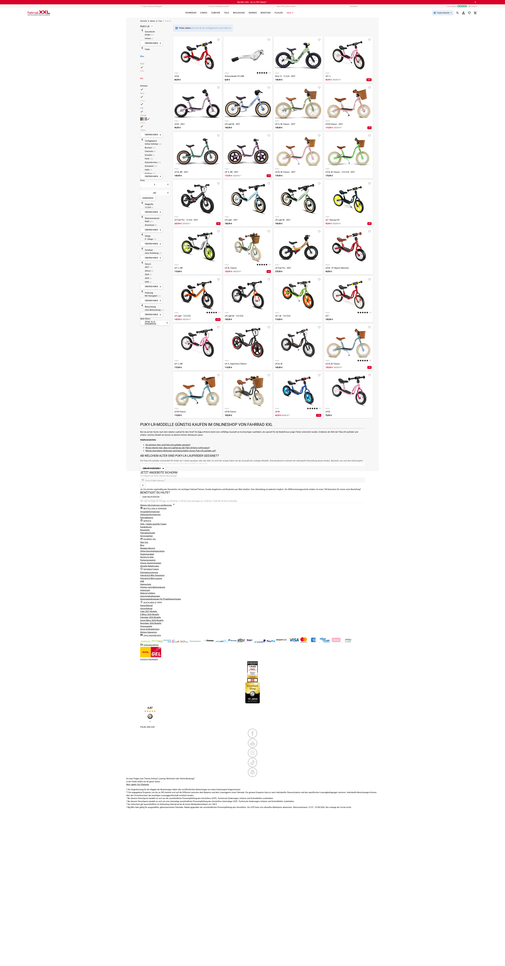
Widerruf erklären (147, 593)
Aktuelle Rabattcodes (149, 566)
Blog (142, 545)
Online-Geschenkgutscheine (152, 551)
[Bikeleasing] (157, 642)
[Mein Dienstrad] (195, 642)
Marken (152, 21)
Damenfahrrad (146, 605)
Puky (160, 21)
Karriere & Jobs (147, 557)
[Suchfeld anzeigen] (457, 13)
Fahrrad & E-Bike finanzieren (152, 575)
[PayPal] (269, 642)
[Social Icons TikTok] (252, 762)
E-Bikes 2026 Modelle (149, 614)
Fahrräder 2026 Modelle (150, 617)
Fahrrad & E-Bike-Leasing (151, 578)
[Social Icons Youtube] (252, 743)
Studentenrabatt (147, 554)
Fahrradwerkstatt (147, 533)
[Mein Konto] (463, 13)
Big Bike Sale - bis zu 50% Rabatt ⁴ (252, 2)
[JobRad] (145, 642)
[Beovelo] (241, 642)
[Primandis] (221, 642)
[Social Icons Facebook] (252, 733)
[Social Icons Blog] (252, 772)
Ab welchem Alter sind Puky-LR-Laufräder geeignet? (167, 445)
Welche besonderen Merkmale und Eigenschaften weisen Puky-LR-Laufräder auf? (180, 451)
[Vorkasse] (348, 642)
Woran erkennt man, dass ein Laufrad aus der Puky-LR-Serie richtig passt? (177, 448)
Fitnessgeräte (146, 626)
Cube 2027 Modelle (149, 611)
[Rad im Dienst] (232, 642)
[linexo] (250, 642)
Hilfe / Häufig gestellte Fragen (153, 524)
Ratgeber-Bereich (147, 548)
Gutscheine (354, 6)
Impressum (145, 590)
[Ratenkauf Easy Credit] (336, 642)
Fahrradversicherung (149, 572)
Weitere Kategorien (148, 632)
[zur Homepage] (39, 13)
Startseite (143, 21)
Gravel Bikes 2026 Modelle (151, 620)
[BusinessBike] (170, 642)
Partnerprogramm (148, 560)
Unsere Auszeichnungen (150, 563)
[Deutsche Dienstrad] (182, 642)
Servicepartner (146, 536)
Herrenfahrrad (146, 608)
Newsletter (145, 530)
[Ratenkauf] (325, 642)
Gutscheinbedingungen (150, 596)
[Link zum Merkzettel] (469, 13)
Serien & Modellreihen (149, 629)
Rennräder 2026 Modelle (150, 623)
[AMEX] (313, 642)
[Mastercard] (303, 642)
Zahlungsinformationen (150, 514)
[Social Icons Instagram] (252, 753)
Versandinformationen (150, 512)
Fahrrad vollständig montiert (219, 6)
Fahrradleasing (146, 517)
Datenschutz (145, 584)
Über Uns (144, 542)
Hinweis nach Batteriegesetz (152, 587)
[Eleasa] (209, 642)
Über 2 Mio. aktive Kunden (286, 6)
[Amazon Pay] (282, 642)
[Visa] (294, 642)
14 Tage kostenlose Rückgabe (151, 6)
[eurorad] (258, 642)
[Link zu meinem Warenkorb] (475, 12)
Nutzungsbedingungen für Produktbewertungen (160, 599)
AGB (142, 581)
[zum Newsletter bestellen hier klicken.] (142, 485)
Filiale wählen (185, 28)
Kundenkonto (146, 527)
